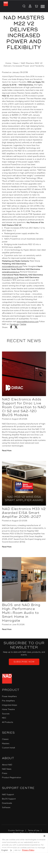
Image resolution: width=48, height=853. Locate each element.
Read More (6, 451)
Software (6, 807)
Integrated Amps (9, 705)
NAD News (6, 769)
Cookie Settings (16, 830)
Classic (5, 739)
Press (4, 773)
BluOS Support (9, 799)
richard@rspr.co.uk (10, 277)
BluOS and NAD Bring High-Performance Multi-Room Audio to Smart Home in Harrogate (21, 613)
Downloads (7, 803)
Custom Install (8, 748)
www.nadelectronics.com (28, 322)
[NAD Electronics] (5, 6)
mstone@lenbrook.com (12, 266)
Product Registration (11, 778)
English (4, 850)
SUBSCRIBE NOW (24, 661)
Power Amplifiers (9, 696)
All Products (7, 722)
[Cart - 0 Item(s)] (36, 7)
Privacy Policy (28, 850)
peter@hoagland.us (10, 272)
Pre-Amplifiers (8, 701)
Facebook (14, 324)
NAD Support (8, 795)
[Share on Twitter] (16, 327)
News (16, 63)
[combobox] (6, 850)
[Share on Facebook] (11, 327)
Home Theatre (8, 709)
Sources (5, 714)
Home (8, 63)
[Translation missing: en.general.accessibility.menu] (42, 6)
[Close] (44, 836)
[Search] (23, 6)
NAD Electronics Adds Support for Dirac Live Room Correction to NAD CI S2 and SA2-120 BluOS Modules (24, 407)
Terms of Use (33, 830)
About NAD (7, 765)
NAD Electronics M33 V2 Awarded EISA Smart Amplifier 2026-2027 (24, 513)
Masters (5, 744)
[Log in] (29, 6)
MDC (4, 718)
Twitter (23, 324)
